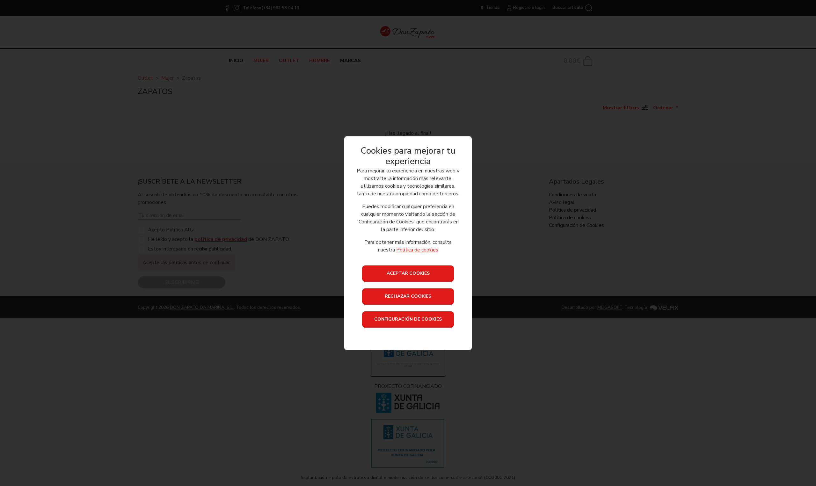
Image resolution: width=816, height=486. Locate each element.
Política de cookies (417, 249)
